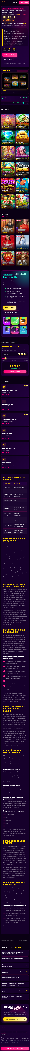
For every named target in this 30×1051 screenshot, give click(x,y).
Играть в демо (9, 307)
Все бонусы (8, 59)
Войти (15, 2)
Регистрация (24, 2)
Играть (25, 1045)
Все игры (3, 111)
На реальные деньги (11, 312)
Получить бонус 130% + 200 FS (15, 1019)
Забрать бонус (9, 55)
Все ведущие (4, 216)
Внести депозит (15, 371)
